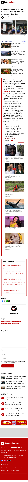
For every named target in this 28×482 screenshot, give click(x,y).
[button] (24, 2)
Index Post (18, 470)
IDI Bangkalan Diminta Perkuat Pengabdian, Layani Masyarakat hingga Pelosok (16, 383)
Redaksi (3, 468)
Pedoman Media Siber (12, 468)
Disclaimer (12, 470)
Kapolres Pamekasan (7, 321)
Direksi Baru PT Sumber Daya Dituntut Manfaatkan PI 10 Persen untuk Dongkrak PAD (13, 267)
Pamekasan (6, 91)
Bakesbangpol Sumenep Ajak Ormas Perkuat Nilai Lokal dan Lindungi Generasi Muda (13, 273)
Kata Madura (8, 16)
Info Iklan (21, 468)
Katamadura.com (6, 323)
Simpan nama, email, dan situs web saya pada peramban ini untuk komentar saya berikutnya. (14, 362)
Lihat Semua (21, 142)
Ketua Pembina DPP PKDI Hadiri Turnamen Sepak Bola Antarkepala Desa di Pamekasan (14, 290)
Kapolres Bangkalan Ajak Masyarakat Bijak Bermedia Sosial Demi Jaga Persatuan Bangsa (14, 284)
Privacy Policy (5, 470)
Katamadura (17, 321)
